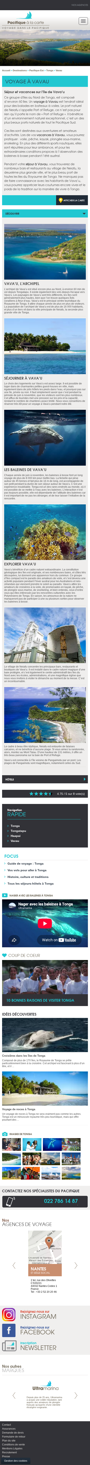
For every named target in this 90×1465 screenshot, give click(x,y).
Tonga (15, 826)
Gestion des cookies (15, 1460)
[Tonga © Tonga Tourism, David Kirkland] (11, 1144)
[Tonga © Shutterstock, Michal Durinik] (71, 1173)
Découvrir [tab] (12, 213)
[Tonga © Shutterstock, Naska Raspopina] (50, 1173)
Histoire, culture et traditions (28, 877)
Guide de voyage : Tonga (26, 863)
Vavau (15, 840)
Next (76, 1265)
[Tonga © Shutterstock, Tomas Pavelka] (71, 1158)
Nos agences (80, 4)
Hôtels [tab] (9, 779)
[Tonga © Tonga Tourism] (11, 1158)
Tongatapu (18, 830)
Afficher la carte (74, 200)
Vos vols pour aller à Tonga (27, 870)
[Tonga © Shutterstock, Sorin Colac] (11, 1173)
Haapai (16, 836)
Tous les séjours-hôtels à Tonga (31, 883)
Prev (14, 1265)
